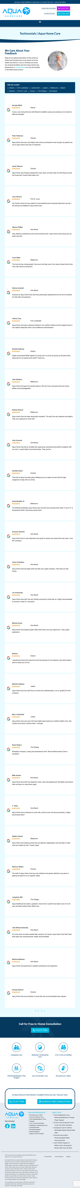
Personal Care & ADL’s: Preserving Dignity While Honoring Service (61, 1137)
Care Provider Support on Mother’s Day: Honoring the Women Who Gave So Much (63, 1145)
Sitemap (68, 1156)
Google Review (20, 67)
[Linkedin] (13, 1126)
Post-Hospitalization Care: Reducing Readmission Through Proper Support (64, 1117)
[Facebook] (7, 1126)
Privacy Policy (48, 1156)
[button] (40, 21)
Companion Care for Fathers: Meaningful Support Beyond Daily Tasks (64, 1130)
